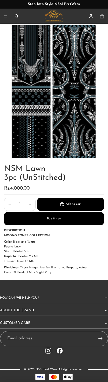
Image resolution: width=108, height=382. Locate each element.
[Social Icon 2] (59, 350)
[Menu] (6, 16)
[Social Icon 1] (48, 350)
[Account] (90, 16)
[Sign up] (100, 338)
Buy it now (54, 218)
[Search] (16, 16)
